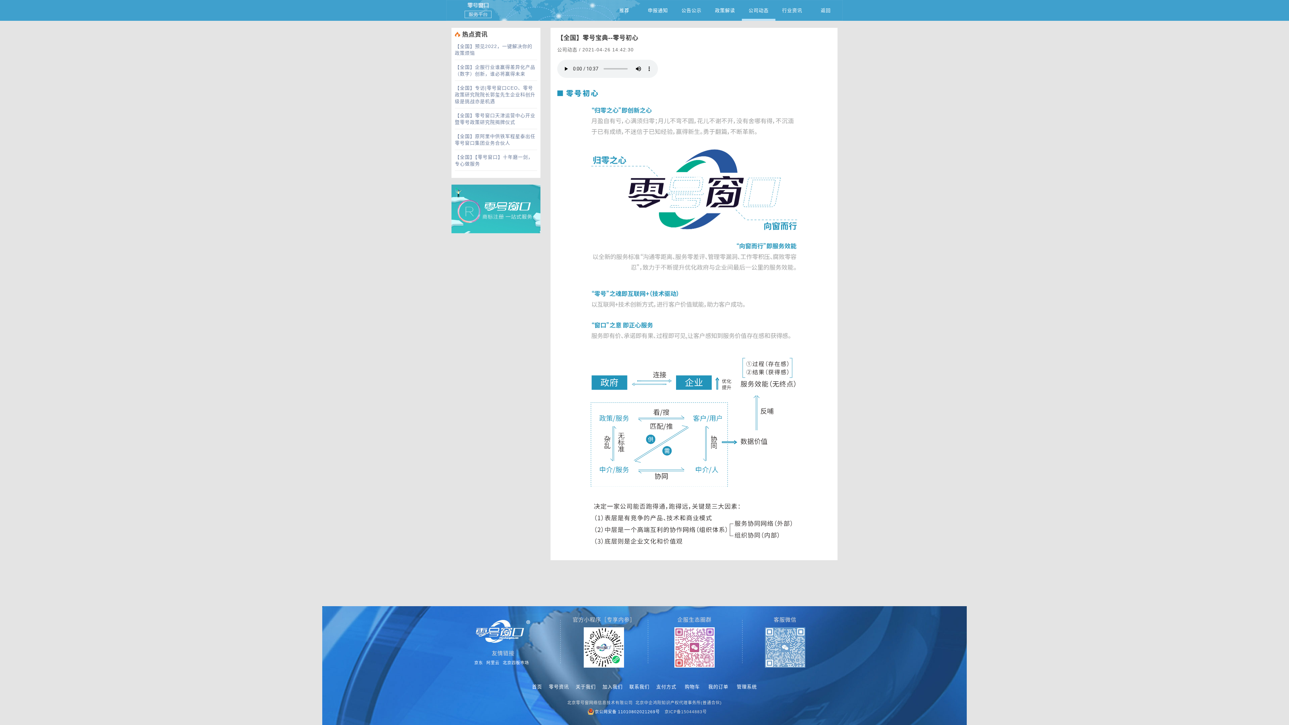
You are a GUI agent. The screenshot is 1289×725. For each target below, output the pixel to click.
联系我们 (639, 686)
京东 (478, 663)
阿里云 (492, 663)
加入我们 (613, 686)
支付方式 (666, 686)
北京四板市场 (516, 663)
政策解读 (725, 10)
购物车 (692, 686)
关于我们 (586, 686)
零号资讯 (559, 686)
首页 (537, 686)
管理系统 (747, 686)
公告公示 (691, 10)
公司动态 (759, 10)
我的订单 (718, 686)
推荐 (624, 10)
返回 (826, 10)
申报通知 (658, 10)
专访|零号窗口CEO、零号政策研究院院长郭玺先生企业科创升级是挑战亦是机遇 (495, 94)
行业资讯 (792, 10)
